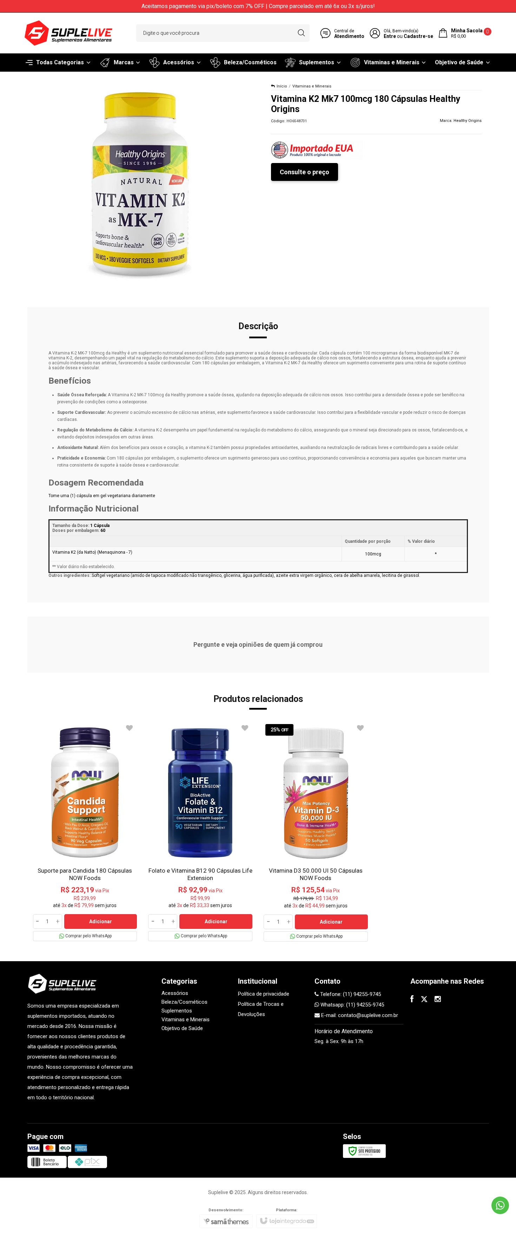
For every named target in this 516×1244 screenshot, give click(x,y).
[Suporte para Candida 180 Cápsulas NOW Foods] (85, 832)
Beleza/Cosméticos (184, 1002)
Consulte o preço (304, 172)
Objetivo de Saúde (182, 1028)
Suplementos (176, 1011)
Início (282, 86)
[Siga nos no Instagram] (438, 1000)
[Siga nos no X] (424, 1000)
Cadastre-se (418, 36)
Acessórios (174, 993)
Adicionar (100, 921)
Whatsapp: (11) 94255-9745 (351, 1005)
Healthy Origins (468, 120)
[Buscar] (301, 33)
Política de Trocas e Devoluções (261, 1009)
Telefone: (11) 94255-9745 (350, 994)
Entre (390, 36)
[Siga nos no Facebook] (412, 1000)
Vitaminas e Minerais (311, 86)
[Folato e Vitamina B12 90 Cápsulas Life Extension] (200, 832)
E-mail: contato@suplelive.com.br (359, 1015)
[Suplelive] (68, 33)
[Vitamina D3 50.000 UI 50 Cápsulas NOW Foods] (315, 832)
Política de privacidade (263, 994)
